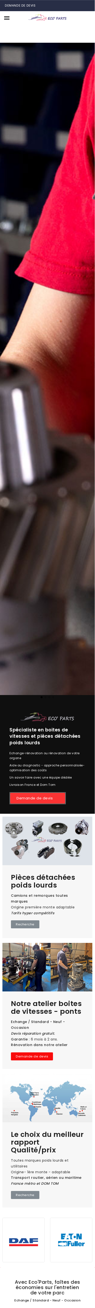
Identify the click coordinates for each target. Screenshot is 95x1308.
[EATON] (71, 1239)
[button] (15, 18)
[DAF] (24, 1239)
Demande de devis (20, 5)
